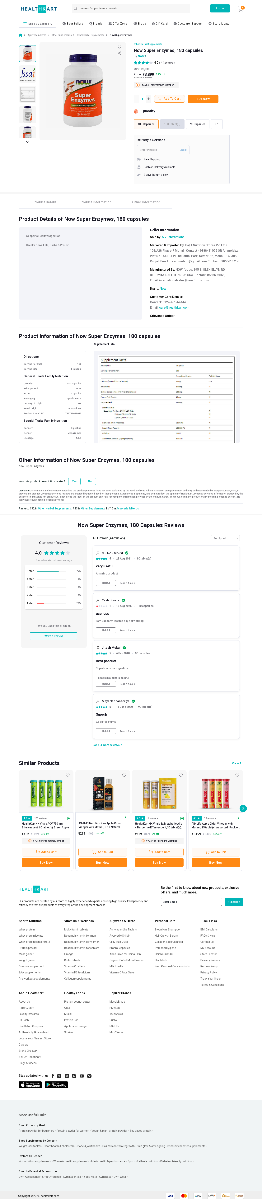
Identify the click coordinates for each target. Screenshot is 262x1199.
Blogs (142, 23)
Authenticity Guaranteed (34, 1032)
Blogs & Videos (28, 1063)
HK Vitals (115, 1007)
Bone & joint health (88, 1146)
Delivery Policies (210, 960)
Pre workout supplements (34, 978)
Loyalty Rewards (29, 1013)
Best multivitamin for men (80, 935)
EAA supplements (30, 972)
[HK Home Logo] (39, 9)
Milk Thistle (116, 966)
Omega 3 (69, 954)
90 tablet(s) (144, 558)
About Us (24, 1001)
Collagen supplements (77, 978)
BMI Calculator (209, 929)
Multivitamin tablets (76, 929)
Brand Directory (28, 1050)
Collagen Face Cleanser (169, 941)
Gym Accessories (29, 1176)
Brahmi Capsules (120, 947)
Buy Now (203, 99)
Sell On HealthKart (30, 1056)
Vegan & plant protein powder (109, 1130)
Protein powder (28, 947)
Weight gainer (27, 960)
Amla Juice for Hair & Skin (125, 954)
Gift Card (162, 23)
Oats (67, 1007)
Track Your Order (210, 978)
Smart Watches (51, 1176)
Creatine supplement (31, 966)
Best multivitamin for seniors (81, 947)
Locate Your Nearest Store (35, 1038)
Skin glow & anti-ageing (151, 1146)
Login (220, 8)
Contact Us (207, 941)
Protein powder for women (73, 1130)
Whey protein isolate (31, 935)
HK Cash (24, 1020)
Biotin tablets (72, 960)
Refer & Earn (26, 1007)
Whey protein (27, 929)
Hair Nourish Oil (164, 954)
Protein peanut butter (77, 1001)
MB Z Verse (117, 1032)
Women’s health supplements (71, 1161)
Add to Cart (49, 852)
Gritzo (113, 1020)
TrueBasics (116, 1013)
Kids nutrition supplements (35, 1161)
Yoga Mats (90, 1176)
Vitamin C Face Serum (123, 972)
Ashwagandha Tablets (123, 929)
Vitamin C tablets (74, 966)
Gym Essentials (72, 1176)
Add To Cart (172, 99)
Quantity (148, 111)
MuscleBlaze (117, 1001)
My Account (207, 947)
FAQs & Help (207, 935)
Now (141, 56)
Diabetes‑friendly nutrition (176, 1161)
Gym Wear (120, 1176)
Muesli (68, 1013)
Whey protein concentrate (34, 941)
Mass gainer (26, 954)
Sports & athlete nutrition (143, 1161)
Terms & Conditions (212, 984)
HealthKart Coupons (31, 1026)
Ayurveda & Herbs (127, 508)
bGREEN (114, 1026)
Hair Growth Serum (166, 935)
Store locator (222, 23)
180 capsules (145, 606)
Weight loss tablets (30, 1146)
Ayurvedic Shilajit (120, 935)
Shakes (68, 1032)
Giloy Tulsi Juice (119, 941)
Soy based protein (141, 1130)
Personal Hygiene (165, 947)
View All (237, 763)
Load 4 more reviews (106, 745)
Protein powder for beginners (36, 1130)
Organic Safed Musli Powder (127, 960)
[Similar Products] (46, 791)
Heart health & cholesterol (59, 1146)
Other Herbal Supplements (148, 44)
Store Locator (208, 954)
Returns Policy (209, 966)
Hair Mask (161, 960)
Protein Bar (71, 1020)
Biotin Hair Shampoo (167, 929)
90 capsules (142, 653)
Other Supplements (93, 508)
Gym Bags (105, 1176)
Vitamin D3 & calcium (77, 972)
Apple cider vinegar (75, 1026)
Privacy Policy (208, 972)
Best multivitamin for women (82, 941)
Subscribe (234, 901)
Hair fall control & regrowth (118, 1146)
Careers (23, 1044)
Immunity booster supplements (186, 1146)
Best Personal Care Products (172, 966)
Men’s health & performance (108, 1161)
